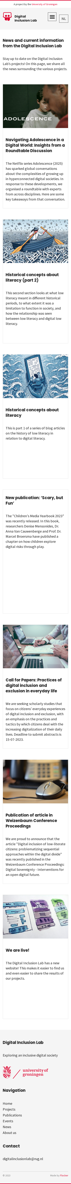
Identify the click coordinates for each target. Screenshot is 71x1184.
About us (9, 1132)
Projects (9, 1109)
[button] (52, 16)
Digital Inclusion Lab (26, 18)
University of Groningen (44, 4)
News (7, 1126)
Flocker (64, 1175)
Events (8, 1121)
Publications (12, 1115)
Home (7, 1103)
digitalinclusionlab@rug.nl (23, 1158)
